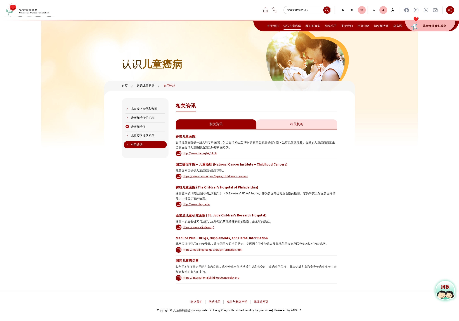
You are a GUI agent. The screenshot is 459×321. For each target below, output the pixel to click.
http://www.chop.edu (196, 204)
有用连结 (137, 144)
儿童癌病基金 (29, 10)
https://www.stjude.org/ (198, 227)
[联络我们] (274, 10)
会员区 (397, 26)
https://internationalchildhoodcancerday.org (211, 277)
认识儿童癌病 (292, 26)
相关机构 (296, 124)
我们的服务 (313, 26)
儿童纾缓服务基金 (434, 26)
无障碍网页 (261, 301)
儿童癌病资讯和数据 (144, 108)
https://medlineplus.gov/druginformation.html (212, 249)
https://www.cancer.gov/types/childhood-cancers (215, 176)
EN (342, 10)
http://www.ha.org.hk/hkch (200, 153)
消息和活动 (381, 26)
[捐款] (445, 290)
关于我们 (273, 26)
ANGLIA (296, 310)
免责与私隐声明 (237, 301)
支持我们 (347, 26)
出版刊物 (363, 26)
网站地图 (215, 301)
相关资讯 (216, 124)
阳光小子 (331, 26)
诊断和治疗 (138, 126)
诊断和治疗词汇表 (142, 117)
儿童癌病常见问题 (142, 135)
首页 (125, 85)
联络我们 (196, 301)
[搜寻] (326, 10)
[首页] (265, 10)
